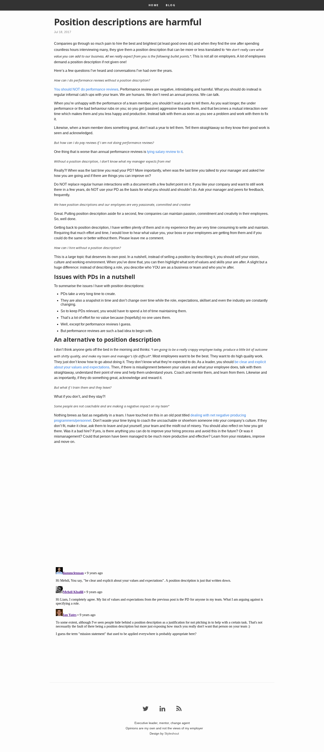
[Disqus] (162, 506)
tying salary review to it (164, 152)
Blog (170, 5)
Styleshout (171, 733)
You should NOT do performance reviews (86, 89)
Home (154, 5)
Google (162, 749)
